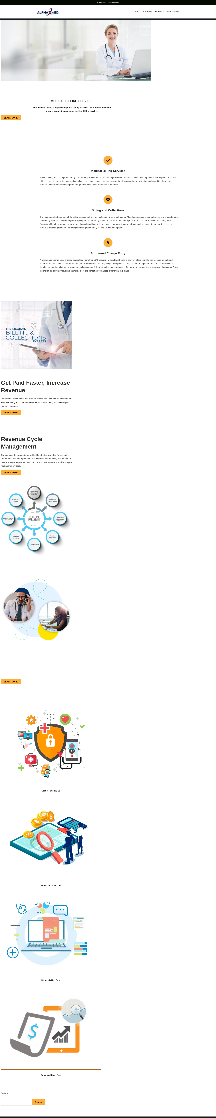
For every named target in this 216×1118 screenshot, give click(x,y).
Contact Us (173, 12)
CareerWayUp (46, 224)
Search (4, 1093)
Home (136, 12)
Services (159, 12)
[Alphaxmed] (48, 11)
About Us (147, 12)
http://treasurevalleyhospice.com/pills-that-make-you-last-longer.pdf (95, 267)
